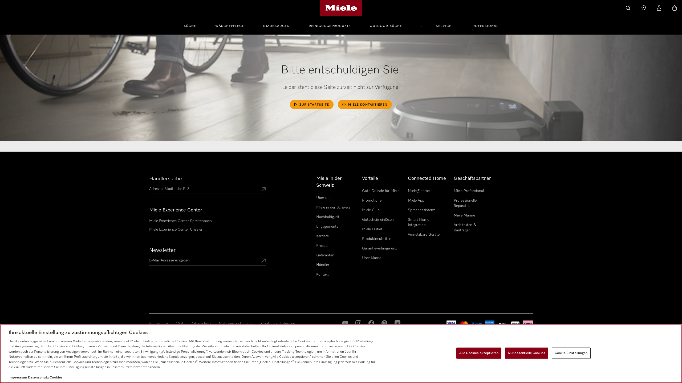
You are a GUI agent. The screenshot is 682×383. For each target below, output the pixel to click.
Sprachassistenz (421, 210)
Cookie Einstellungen (278, 324)
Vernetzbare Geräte (424, 234)
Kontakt (322, 274)
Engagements (327, 226)
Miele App (416, 200)
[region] (341, 353)
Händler (322, 265)
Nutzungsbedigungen (236, 324)
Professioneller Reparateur (466, 203)
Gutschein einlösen (378, 220)
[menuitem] (193, 25)
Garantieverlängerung (379, 248)
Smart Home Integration (418, 222)
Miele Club (371, 210)
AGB (179, 324)
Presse (321, 246)
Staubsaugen (276, 26)
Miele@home (419, 191)
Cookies (56, 377)
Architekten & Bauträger (465, 227)
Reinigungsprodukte (330, 26)
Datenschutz (200, 324)
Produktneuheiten (376, 239)
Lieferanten (325, 255)
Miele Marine (464, 215)
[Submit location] (263, 189)
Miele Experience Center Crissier (175, 229)
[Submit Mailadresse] (263, 261)
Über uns (323, 198)
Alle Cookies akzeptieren (478, 353)
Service (443, 26)
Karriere (322, 236)
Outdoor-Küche (386, 26)
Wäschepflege (229, 26)
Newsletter (162, 250)
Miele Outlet (372, 229)
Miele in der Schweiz (333, 207)
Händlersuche (165, 178)
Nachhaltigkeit (327, 217)
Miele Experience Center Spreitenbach (180, 221)
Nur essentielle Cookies (526, 353)
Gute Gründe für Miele (380, 191)
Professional (484, 26)
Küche (190, 26)
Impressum (158, 324)
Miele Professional (469, 191)
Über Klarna (371, 258)
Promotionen (373, 200)
